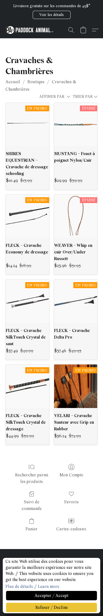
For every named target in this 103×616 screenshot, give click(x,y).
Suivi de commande (32, 505)
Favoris (71, 502)
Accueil (12, 82)
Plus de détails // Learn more (32, 586)
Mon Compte (71, 475)
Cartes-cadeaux (71, 529)
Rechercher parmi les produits (31, 478)
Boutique (35, 82)
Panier (32, 529)
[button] (52, 15)
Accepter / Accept (51, 596)
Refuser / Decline (51, 607)
